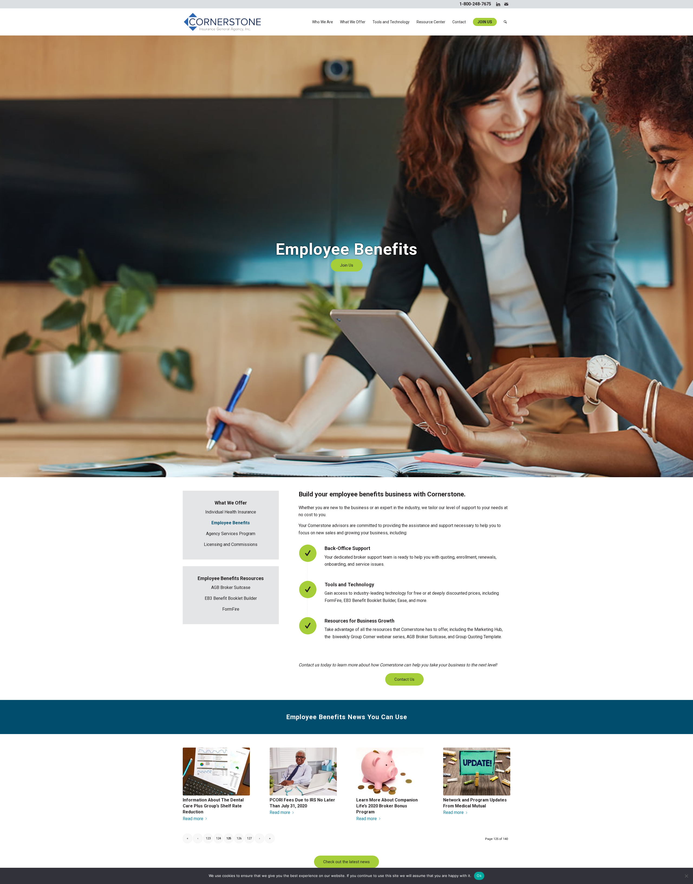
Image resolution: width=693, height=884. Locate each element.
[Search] (505, 21)
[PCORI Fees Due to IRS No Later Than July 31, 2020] (303, 771)
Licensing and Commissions (230, 544)
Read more (193, 818)
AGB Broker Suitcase (230, 587)
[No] (686, 876)
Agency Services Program (230, 533)
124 (218, 838)
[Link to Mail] (506, 4)
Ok (479, 875)
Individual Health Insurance (230, 512)
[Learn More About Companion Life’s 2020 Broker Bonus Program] (389, 771)
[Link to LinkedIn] (498, 4)
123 (208, 838)
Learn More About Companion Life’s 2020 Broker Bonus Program (387, 806)
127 (249, 838)
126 (239, 838)
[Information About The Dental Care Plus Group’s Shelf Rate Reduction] (216, 771)
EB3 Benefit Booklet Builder (231, 598)
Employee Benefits (230, 522)
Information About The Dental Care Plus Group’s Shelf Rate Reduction (213, 806)
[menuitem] (322, 21)
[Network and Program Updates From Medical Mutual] (476, 771)
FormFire (230, 609)
